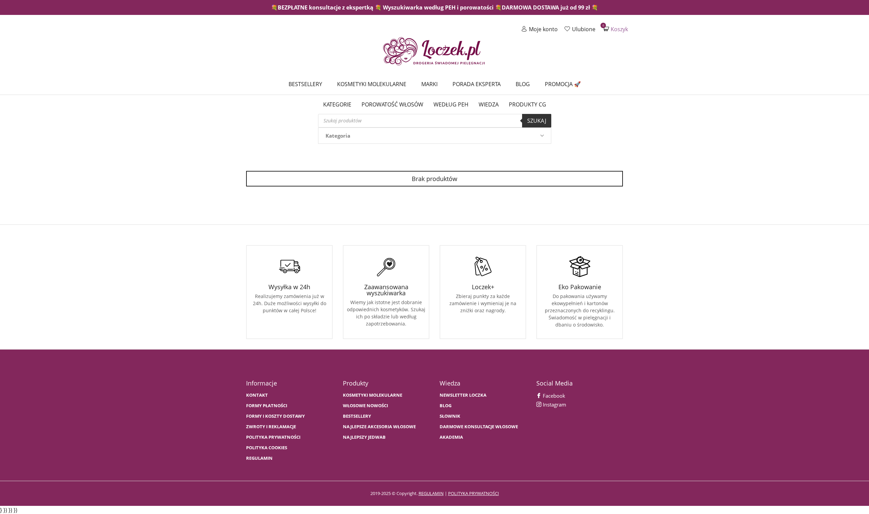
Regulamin (259, 458)
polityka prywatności (473, 493)
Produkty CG (527, 104)
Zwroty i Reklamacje (271, 426)
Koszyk (616, 29)
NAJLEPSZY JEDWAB (364, 437)
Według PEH (450, 104)
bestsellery (357, 416)
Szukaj (536, 120)
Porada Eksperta (476, 84)
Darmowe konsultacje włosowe (479, 426)
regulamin (431, 493)
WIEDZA (489, 104)
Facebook (553, 395)
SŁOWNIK (450, 416)
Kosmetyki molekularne (371, 84)
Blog (523, 84)
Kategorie (337, 104)
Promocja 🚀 (563, 84)
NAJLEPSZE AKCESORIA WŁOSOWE (379, 426)
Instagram (553, 404)
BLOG (445, 405)
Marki (429, 84)
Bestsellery (305, 84)
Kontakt (257, 395)
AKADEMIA (451, 437)
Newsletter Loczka (463, 395)
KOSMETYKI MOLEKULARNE (372, 395)
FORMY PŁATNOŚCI (266, 405)
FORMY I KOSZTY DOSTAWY (275, 416)
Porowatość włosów (392, 104)
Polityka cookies (266, 448)
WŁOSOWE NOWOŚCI (365, 405)
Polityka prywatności (273, 437)
